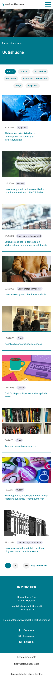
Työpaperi (32, 85)
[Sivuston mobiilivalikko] (48, 4)
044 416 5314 (26, 609)
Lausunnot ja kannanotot (35, 78)
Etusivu (5, 43)
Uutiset (24, 71)
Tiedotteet (11, 78)
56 (26, 565)
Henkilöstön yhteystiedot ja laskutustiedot (26, 620)
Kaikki (10, 71)
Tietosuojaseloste (26, 657)
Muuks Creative (35, 674)
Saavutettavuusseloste (26, 663)
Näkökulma (40, 71)
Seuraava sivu (39, 565)
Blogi (18, 85)
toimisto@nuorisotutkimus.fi (26, 606)
